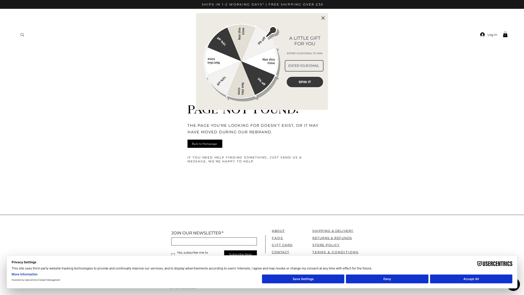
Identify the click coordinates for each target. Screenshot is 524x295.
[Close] (323, 18)
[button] (505, 34)
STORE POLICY (326, 245)
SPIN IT (305, 82)
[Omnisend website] (262, 119)
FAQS (277, 238)
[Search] (22, 34)
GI (282, 245)
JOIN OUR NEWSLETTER (197, 233)
